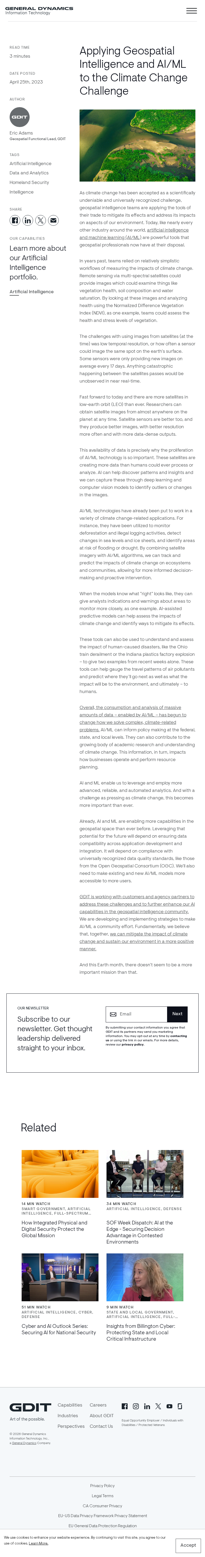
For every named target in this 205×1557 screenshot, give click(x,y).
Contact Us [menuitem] (101, 1426)
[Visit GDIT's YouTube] (169, 1406)
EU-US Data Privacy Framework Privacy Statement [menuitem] (102, 1516)
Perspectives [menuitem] (71, 1426)
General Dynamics (24, 1443)
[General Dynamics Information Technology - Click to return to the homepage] (39, 10)
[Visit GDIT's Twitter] (158, 1406)
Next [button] (177, 1014)
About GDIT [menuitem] (102, 1416)
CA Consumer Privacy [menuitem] (102, 1506)
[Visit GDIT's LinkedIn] (147, 1406)
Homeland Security (29, 183)
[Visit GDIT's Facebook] (125, 1406)
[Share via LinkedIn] (27, 220)
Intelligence (22, 192)
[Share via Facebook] (15, 220)
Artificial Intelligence (31, 164)
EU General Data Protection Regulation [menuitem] (103, 1526)
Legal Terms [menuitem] (102, 1496)
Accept (188, 1545)
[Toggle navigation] (191, 11)
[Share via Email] (53, 220)
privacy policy (133, 1044)
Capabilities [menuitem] (70, 1405)
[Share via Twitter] (40, 220)
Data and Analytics (29, 173)
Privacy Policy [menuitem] (102, 1486)
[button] (32, 292)
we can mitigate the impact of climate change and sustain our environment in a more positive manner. (137, 942)
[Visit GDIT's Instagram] (136, 1406)
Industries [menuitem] (68, 1416)
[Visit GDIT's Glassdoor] (181, 1406)
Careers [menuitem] (98, 1405)
